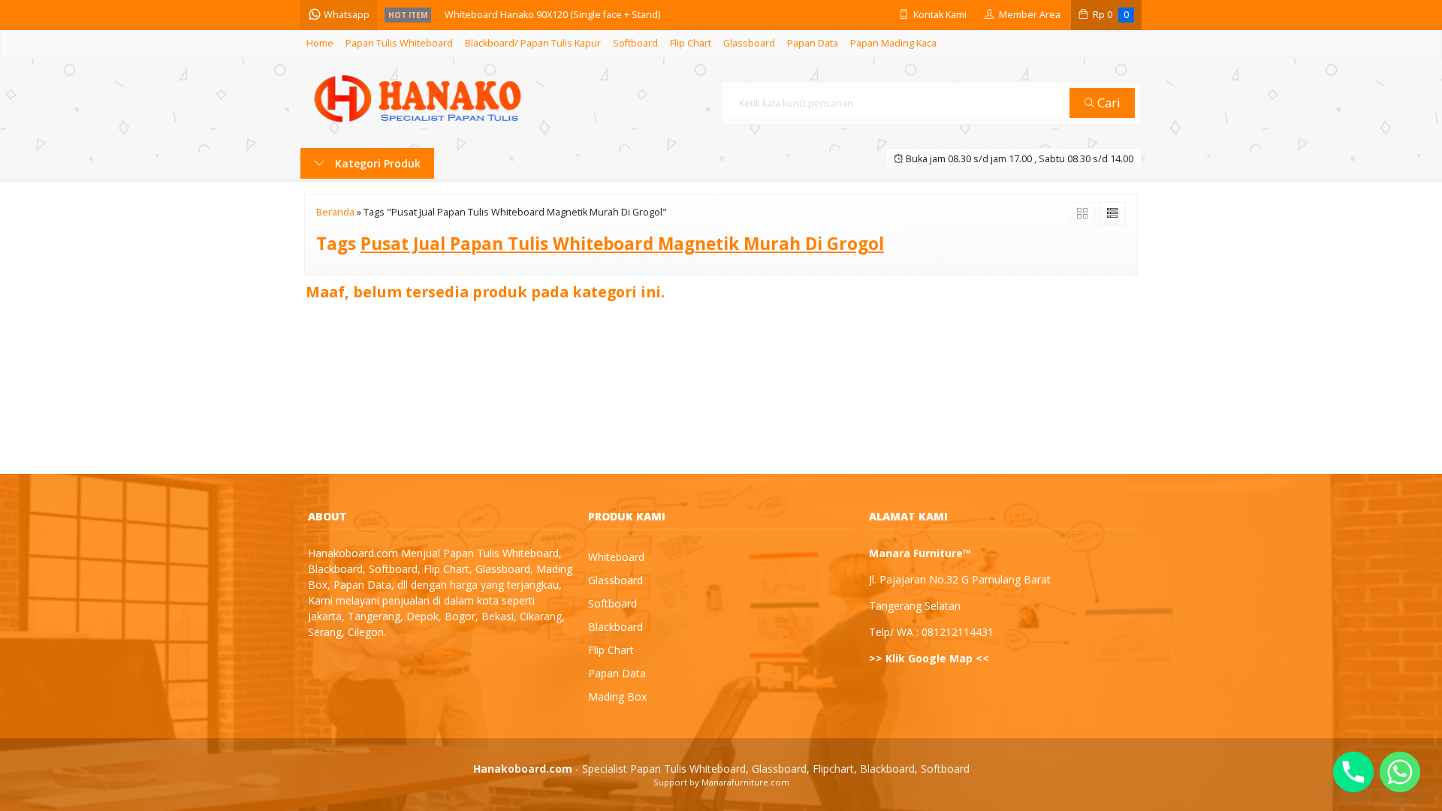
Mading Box (617, 696)
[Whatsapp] (1400, 772)
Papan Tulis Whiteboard (399, 43)
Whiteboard (616, 557)
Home (319, 43)
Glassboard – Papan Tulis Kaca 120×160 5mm (544, 17)
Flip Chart (690, 43)
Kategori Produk (376, 163)
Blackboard (615, 627)
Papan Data (812, 43)
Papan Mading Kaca (893, 43)
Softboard (635, 43)
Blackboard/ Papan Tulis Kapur (533, 43)
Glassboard (749, 43)
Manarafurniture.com (745, 782)
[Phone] (1353, 772)
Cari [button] (1107, 102)
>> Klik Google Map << (929, 658)
